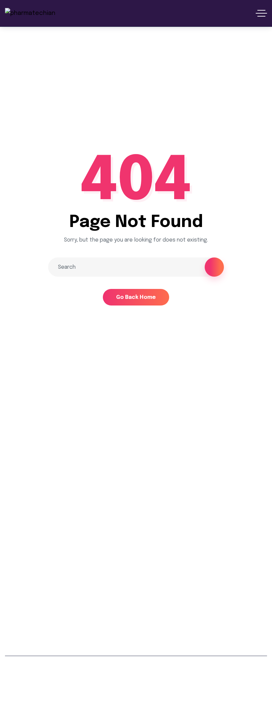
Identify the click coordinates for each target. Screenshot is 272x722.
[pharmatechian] (30, 13)
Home (13, 94)
